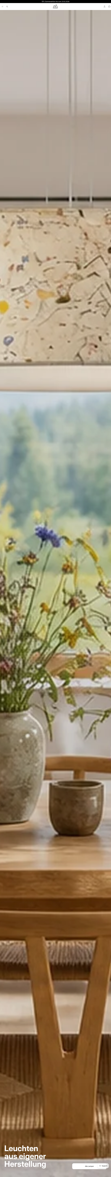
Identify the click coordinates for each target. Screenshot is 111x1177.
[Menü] (2, 6)
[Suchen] (7, 6)
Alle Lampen (89, 1166)
